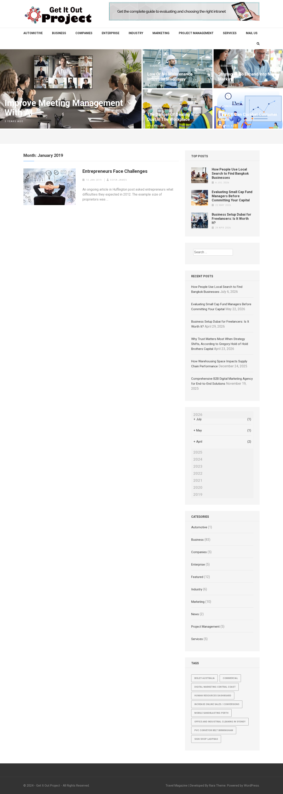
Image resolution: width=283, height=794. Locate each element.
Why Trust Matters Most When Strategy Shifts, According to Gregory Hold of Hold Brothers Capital (219, 344)
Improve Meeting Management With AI (64, 107)
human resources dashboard (212, 695)
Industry (136, 33)
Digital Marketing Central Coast (215, 687)
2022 (197, 473)
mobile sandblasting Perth (211, 713)
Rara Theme (217, 785)
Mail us (252, 33)
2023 (197, 466)
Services (230, 33)
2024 (197, 459)
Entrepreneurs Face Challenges (115, 171)
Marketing (160, 33)
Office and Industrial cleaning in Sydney (220, 721)
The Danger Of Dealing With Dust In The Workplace (173, 117)
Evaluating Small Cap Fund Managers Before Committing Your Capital (232, 196)
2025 (197, 452)
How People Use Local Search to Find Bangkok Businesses (230, 173)
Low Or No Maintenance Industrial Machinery (169, 77)
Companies (83, 33)
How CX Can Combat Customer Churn (248, 117)
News (195, 614)
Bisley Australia (204, 678)
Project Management (196, 33)
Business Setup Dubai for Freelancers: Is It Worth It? (231, 219)
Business (59, 33)
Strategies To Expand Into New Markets (247, 77)
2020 (197, 487)
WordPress (251, 785)
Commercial (230, 678)
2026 (197, 414)
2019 (197, 494)
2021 (197, 480)
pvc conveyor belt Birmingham (213, 730)
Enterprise (110, 33)
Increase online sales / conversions (216, 704)
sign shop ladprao (206, 739)
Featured (197, 577)
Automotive (33, 33)
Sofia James (118, 180)
